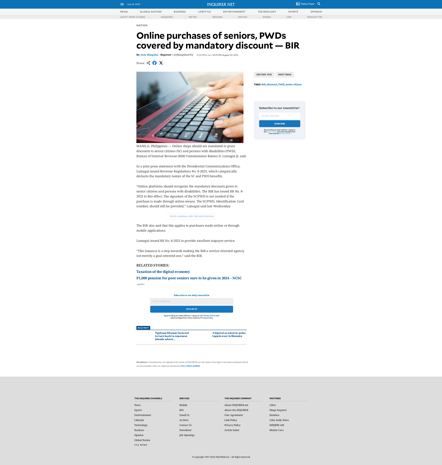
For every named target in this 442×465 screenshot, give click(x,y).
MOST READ (284, 74)
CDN (289, 17)
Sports (138, 410)
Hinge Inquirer (278, 410)
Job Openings (187, 435)
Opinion (138, 435)
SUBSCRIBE (279, 123)
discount (272, 84)
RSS (181, 410)
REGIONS (218, 17)
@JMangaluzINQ (183, 54)
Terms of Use (209, 315)
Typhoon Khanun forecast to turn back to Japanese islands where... (172, 336)
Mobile (183, 405)
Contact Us (185, 425)
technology (267, 11)
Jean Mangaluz (149, 54)
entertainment (234, 11)
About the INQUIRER (236, 410)
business (180, 11)
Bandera (274, 415)
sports (293, 11)
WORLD (267, 17)
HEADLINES (167, 17)
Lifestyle (139, 420)
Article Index (231, 430)
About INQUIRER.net (236, 405)
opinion (316, 11)
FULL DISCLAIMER (190, 365)
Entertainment (142, 415)
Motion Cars (277, 430)
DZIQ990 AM (277, 425)
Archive (183, 420)
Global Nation (142, 440)
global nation (151, 11)
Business (139, 430)
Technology (140, 425)
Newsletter (185, 430)
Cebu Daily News (279, 420)
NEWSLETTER (314, 17)
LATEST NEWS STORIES (132, 17)
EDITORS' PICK (264, 74)
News (124, 11)
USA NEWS (140, 445)
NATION (242, 17)
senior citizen (294, 84)
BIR (264, 84)
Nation (141, 25)
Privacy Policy (206, 317)
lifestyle (204, 11)
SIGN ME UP (191, 309)
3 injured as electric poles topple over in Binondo (229, 334)
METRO (193, 17)
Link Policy (230, 420)
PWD (281, 84)
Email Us (184, 415)
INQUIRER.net (204, 55)
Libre (273, 405)
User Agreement (233, 415)
